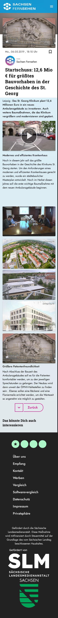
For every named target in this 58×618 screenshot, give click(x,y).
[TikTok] (42, 444)
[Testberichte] (15, 444)
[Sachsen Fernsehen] (19, 6)
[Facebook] (24, 444)
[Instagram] (33, 444)
